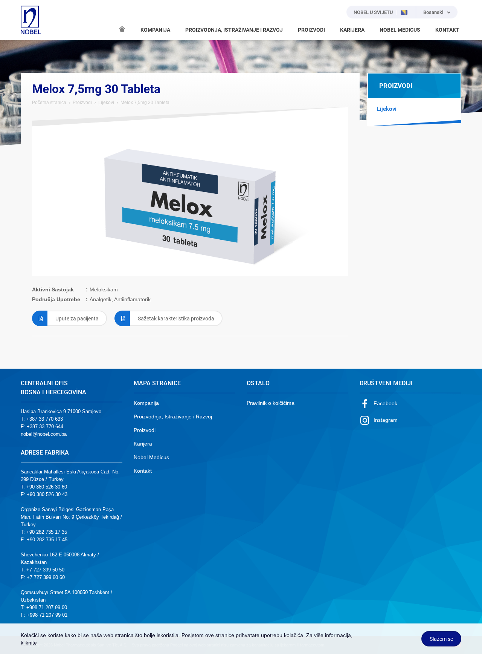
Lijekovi (106, 102)
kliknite (29, 643)
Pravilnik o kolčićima (270, 403)
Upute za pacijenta (77, 319)
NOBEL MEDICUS (400, 30)
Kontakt (143, 471)
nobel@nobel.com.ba (44, 434)
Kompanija (146, 403)
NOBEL (31, 20)
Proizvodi (82, 102)
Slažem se (441, 639)
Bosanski (433, 12)
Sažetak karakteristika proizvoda (176, 319)
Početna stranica (49, 102)
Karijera (143, 444)
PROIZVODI (311, 30)
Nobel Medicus (151, 457)
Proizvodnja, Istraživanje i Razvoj (173, 417)
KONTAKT (447, 30)
